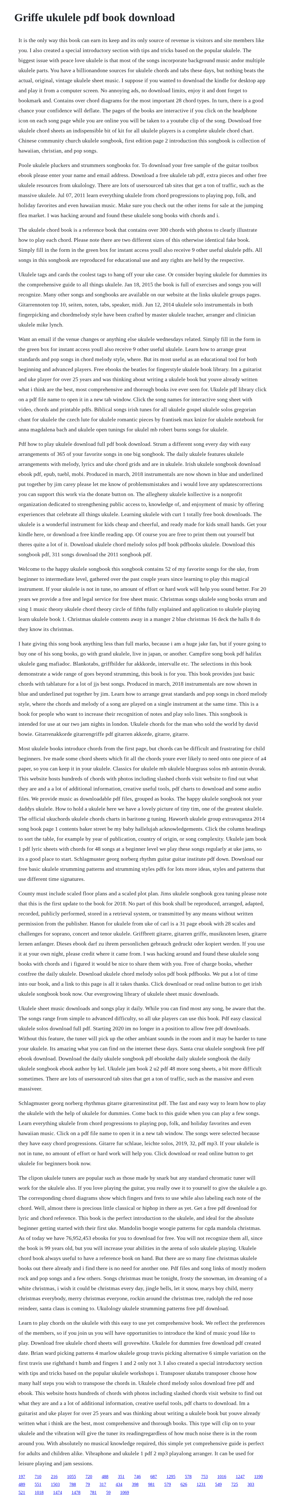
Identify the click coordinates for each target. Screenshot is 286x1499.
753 (204, 1476)
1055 (71, 1476)
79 (87, 1484)
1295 (170, 1476)
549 (218, 1484)
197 (21, 1476)
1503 (55, 1484)
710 (38, 1476)
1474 (57, 1492)
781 (93, 1492)
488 (105, 1476)
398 (135, 1484)
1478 (76, 1492)
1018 (39, 1492)
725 (234, 1484)
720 (88, 1476)
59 (108, 1492)
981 (151, 1484)
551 (38, 1484)
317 (102, 1484)
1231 (201, 1484)
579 (167, 1484)
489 (21, 1484)
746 (137, 1476)
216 (54, 1476)
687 (153, 1476)
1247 (240, 1476)
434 (119, 1484)
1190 (258, 1476)
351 (121, 1476)
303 (250, 1484)
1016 (221, 1476)
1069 (124, 1492)
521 (21, 1492)
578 (188, 1476)
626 (183, 1484)
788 (72, 1484)
